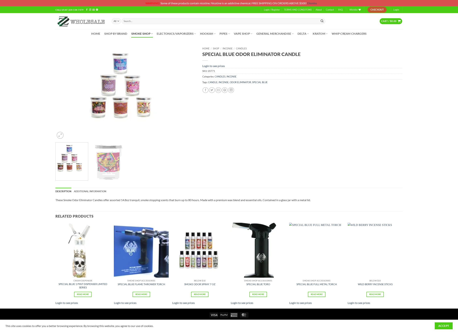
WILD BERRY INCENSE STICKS (375, 284)
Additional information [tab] (90, 191)
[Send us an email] (93, 10)
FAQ (340, 9)
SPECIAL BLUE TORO (258, 284)
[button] (391, 21)
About (319, 9)
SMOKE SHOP (140, 33)
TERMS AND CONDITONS (298, 9)
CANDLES (241, 48)
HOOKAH (206, 33)
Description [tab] (63, 191)
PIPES (224, 33)
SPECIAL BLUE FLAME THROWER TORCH (141, 284)
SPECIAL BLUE (260, 82)
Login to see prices (213, 66)
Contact (330, 9)
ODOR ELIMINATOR (240, 82)
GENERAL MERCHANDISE (273, 33)
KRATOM (319, 33)
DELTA (302, 33)
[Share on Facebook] (205, 90)
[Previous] (63, 92)
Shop (216, 48)
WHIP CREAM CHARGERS (349, 33)
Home (205, 48)
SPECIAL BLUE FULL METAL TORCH (316, 284)
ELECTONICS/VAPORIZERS (175, 33)
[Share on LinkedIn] (231, 90)
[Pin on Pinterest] (225, 90)
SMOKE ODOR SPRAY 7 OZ (199, 284)
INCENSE (228, 48)
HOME (95, 33)
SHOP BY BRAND (115, 33)
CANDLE (213, 82)
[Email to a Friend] (218, 90)
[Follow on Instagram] (90, 10)
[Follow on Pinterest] (97, 10)
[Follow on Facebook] (87, 10)
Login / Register (272, 9)
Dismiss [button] (312, 3)
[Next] (189, 92)
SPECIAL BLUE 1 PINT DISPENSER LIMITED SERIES (83, 285)
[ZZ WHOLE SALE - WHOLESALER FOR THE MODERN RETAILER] (80, 21)
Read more (83, 294)
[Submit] (322, 21)
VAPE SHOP (242, 33)
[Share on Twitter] (212, 90)
